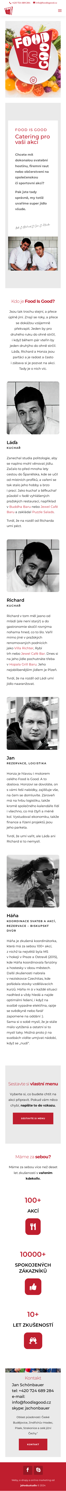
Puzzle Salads (43, 512)
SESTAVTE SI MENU (33, 1118)
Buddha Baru (20, 507)
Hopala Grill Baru (23, 664)
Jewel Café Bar (33, 654)
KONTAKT (33, 1444)
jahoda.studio (28, 1485)
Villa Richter (23, 648)
